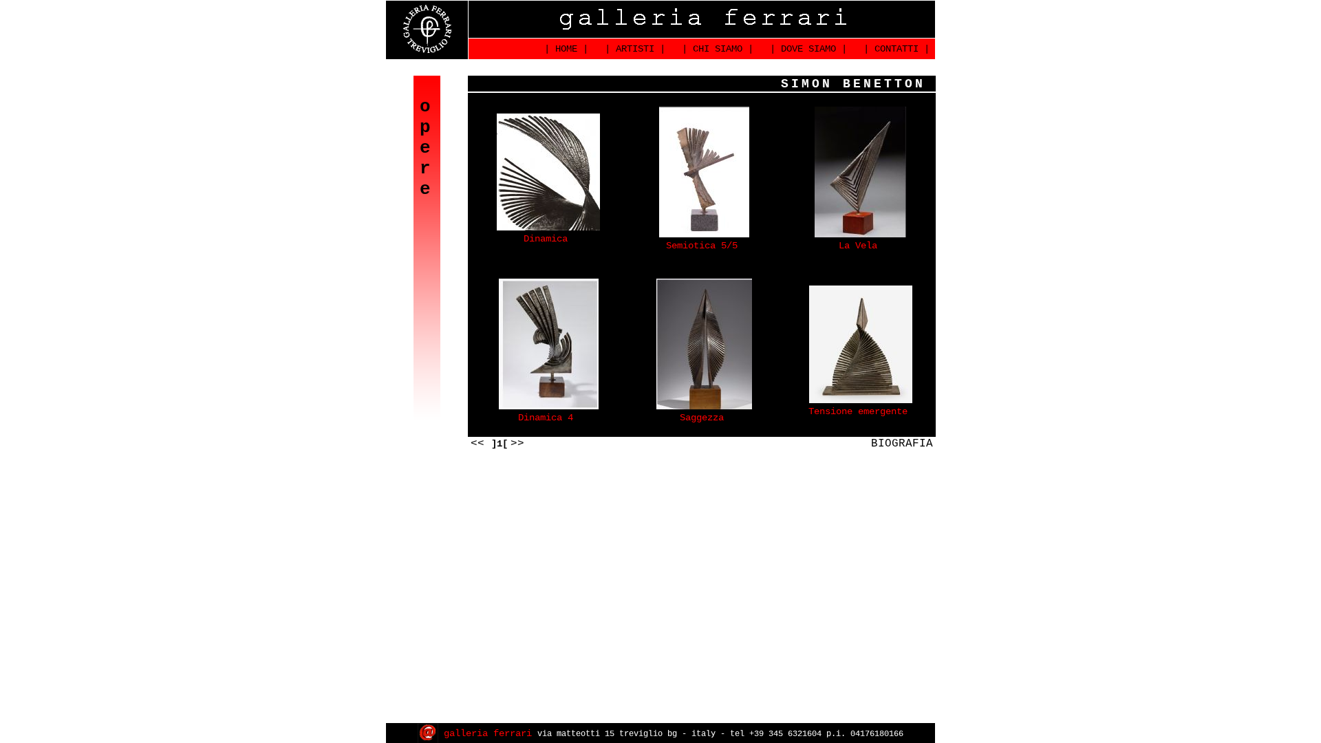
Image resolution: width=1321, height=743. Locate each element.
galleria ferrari (487, 733)
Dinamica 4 (545, 417)
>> (517, 444)
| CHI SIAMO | (714, 48)
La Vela (858, 245)
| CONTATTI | (894, 48)
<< (481, 444)
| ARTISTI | (632, 48)
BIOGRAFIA (902, 444)
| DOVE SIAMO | (805, 48)
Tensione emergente (857, 411)
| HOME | (563, 48)
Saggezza (702, 417)
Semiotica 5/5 (702, 245)
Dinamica (546, 238)
